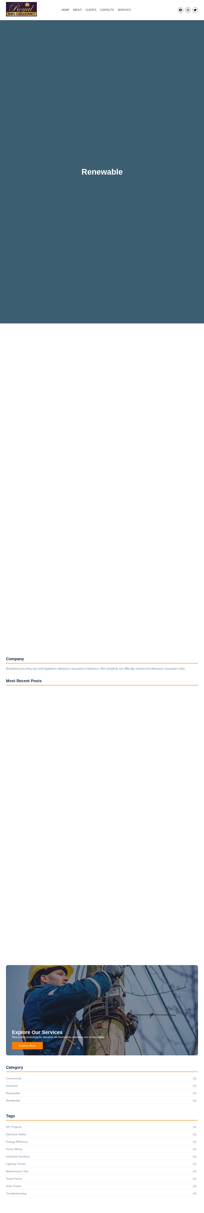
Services (124, 9)
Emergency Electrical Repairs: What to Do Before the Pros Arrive (63, 959)
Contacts (107, 9)
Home (65, 9)
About (77, 9)
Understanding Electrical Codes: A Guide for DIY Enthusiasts (78, 472)
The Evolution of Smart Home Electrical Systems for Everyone (79, 627)
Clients (90, 9)
